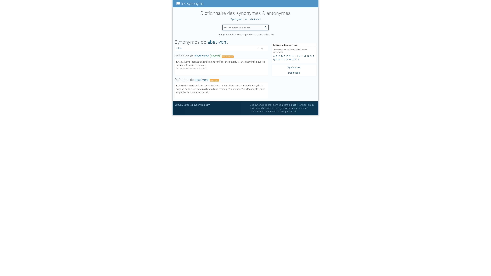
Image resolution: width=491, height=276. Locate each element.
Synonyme (236, 19)
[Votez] (258, 48)
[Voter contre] (265, 48)
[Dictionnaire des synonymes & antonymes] (189, 3)
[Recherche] (265, 27)
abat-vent (255, 19)
